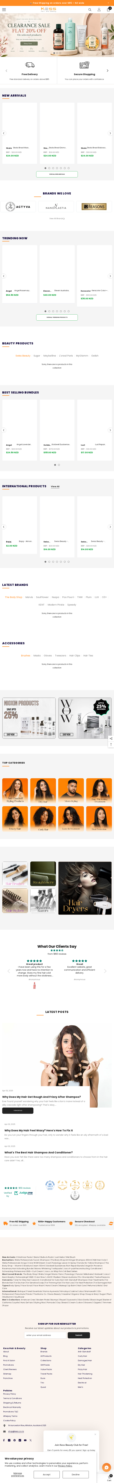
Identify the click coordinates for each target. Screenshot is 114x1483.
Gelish (94, 350)
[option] (57, 32)
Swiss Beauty (23, 350)
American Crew (28, 1294)
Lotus (81, 1285)
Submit (78, 1329)
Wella (41, 1268)
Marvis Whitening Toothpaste (48, 1263)
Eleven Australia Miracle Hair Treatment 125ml (61, 285)
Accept (46, 1474)
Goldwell (47, 439)
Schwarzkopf (22, 1271)
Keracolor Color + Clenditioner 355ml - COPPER (99, 285)
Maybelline (49, 350)
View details (18, 1105)
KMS (31, 1271)
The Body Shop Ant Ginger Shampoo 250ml (71, 1254)
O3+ (104, 591)
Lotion (80, 1297)
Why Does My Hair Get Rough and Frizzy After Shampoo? (41, 1091)
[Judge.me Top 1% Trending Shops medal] (100, 1179)
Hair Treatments (96, 1274)
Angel (9, 285)
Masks (37, 650)
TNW (80, 591)
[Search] (90, 10)
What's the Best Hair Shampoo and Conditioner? (38, 1147)
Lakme (74, 1285)
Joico (106, 1268)
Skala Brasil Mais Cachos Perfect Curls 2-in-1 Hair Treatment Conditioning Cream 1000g (22, 142)
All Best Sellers (70, 1265)
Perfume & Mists (95, 1280)
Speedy (71, 599)
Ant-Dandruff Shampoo (76, 1274)
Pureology (69, 1268)
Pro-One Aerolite (85, 1271)
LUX (97, 591)
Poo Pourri (68, 591)
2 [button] (57, 47)
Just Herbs (60, 1251)
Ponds (29, 1288)
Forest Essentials (34, 1285)
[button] (3, 127)
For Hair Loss (68, 1277)
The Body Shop (13, 591)
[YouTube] (25, 1434)
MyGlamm (82, 350)
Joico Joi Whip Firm (54, 1265)
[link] (29, 64)
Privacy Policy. (65, 1465)
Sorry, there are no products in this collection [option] (57, 360)
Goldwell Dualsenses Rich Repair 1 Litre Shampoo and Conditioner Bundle (61, 439)
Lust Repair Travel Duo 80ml (100, 439)
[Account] (99, 9)
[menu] (4, 9)
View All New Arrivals (57, 168)
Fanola (79, 1268)
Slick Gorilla (83, 1294)
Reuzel (63, 1294)
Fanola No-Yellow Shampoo (90, 1257)
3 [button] (60, 47)
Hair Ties (88, 650)
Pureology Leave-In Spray (64, 1257)
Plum (89, 591)
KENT (42, 599)
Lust (83, 439)
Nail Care (81, 1280)
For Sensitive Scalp (35, 1277)
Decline (76, 1474)
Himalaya (65, 1285)
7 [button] (68, 162)
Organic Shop (78, 1288)
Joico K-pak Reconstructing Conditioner (82, 1263)
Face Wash (39, 1280)
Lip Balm (72, 1280)
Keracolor (86, 285)
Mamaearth (90, 1285)
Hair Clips (74, 650)
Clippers (97, 1297)
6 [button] (65, 162)
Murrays (54, 1294)
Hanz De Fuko (27, 1297)
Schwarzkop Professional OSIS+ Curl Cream (22, 1265)
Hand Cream (52, 1280)
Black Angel (96, 1294)
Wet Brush (70, 1251)
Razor (5, 1299)
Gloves (48, 650)
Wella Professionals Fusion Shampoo (32, 1254)
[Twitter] (30, 1434)
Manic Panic (58, 1268)
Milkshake (88, 1268)
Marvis (29, 591)
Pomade (51, 1297)
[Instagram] (9, 1434)
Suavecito (72, 1294)
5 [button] (61, 162)
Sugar (37, 350)
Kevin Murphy (8, 1271)
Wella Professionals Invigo (14, 1257)
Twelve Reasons (102, 1271)
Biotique (21, 1285)
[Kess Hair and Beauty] (35, 200)
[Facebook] (3, 1434)
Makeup (62, 1280)
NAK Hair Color (99, 1254)
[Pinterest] (14, 1434)
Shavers (88, 1297)
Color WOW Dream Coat (39, 1257)
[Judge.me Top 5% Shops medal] (75, 1190)
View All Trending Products (57, 312)
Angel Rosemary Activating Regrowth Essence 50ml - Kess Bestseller (23, 285)
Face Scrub (27, 1280)
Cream (72, 1297)
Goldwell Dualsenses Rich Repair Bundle (65, 1260)
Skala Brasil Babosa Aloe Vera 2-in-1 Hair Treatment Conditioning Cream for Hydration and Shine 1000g (96, 142)
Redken (57, 1271)
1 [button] (54, 47)
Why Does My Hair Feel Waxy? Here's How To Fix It (38, 1125)
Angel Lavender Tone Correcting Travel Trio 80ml (24, 439)
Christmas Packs (24, 1251)
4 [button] (57, 162)
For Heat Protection (84, 1277)
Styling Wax (39, 1297)
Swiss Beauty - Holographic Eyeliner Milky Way (62, 535)
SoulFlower (42, 591)
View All (55, 480)
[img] (57, 945)
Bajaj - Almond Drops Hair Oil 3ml (26, 535)
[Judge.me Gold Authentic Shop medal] (62, 1179)
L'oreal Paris (66, 350)
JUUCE (49, 1271)
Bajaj (8, 536)
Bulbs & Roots (47, 1251)
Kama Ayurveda (51, 1285)
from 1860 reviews (57, 948)
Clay (58, 1297)
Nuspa (55, 591)
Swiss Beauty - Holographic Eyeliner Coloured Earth (99, 535)
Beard (65, 1297)
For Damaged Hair (102, 1277)
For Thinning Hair (53, 1277)
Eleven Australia (69, 1271)
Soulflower (19, 1291)
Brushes (25, 650)
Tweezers (60, 650)
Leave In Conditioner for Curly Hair (48, 1274)
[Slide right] (107, 64)
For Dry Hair (19, 1277)
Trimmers (107, 1297)
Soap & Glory (92, 1288)
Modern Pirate (56, 599)
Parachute (20, 1288)
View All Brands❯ (57, 213)
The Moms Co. (40, 1288)
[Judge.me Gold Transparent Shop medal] (75, 1179)
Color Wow (40, 1271)
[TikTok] (19, 1434)
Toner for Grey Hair (22, 1274)
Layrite (16, 1297)
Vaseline (66, 1288)
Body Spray (14, 1280)
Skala (9, 142)
